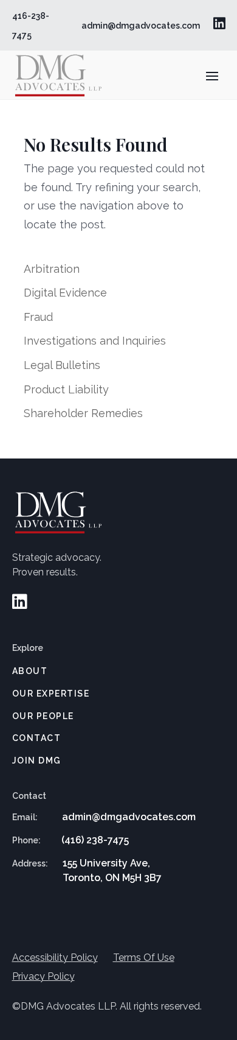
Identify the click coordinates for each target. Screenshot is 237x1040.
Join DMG (36, 760)
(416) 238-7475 (95, 840)
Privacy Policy (43, 976)
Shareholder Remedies (83, 413)
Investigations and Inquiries (95, 340)
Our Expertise (51, 693)
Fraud (38, 317)
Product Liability (66, 389)
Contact (36, 738)
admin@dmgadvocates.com (140, 25)
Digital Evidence (65, 292)
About (30, 671)
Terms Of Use (143, 957)
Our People (43, 716)
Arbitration (52, 268)
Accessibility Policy (55, 957)
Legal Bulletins (62, 365)
